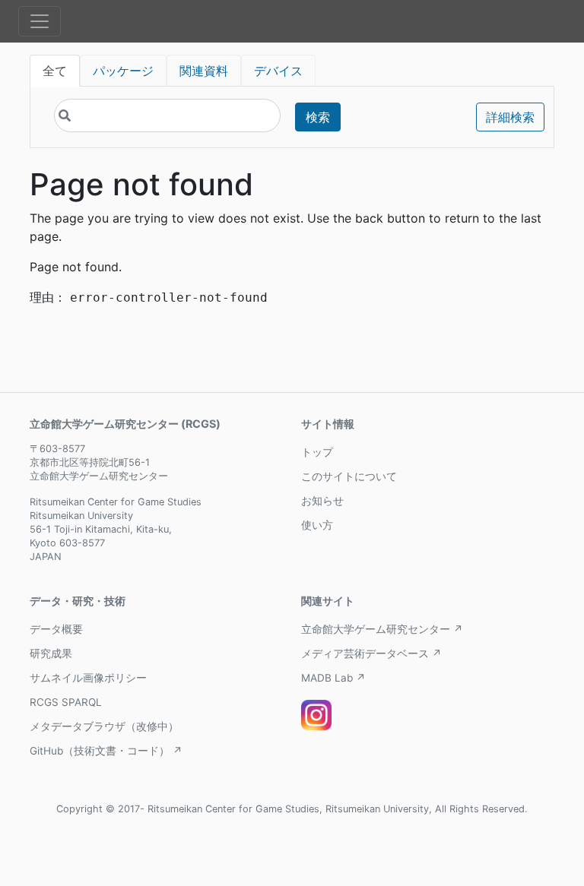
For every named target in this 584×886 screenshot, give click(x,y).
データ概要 (56, 629)
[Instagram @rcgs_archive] (316, 715)
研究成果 (51, 653)
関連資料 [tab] (203, 70)
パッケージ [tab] (123, 70)
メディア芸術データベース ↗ (371, 653)
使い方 (317, 525)
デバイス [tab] (278, 70)
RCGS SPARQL (66, 702)
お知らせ (322, 501)
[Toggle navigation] (39, 21)
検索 (318, 117)
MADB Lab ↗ (333, 678)
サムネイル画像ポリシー (88, 678)
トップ (317, 452)
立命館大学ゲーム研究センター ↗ (382, 629)
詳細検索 (510, 117)
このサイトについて (349, 476)
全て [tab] (55, 70)
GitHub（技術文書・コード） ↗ (106, 751)
